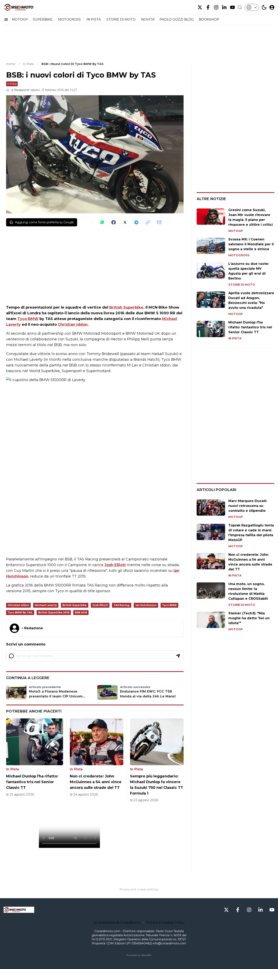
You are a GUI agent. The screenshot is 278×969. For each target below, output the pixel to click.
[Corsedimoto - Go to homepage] (19, 910)
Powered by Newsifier (139, 955)
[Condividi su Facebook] (113, 222)
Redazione (22, 90)
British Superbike (126, 307)
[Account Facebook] (208, 7)
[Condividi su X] (125, 222)
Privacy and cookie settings (139, 889)
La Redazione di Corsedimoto (116, 922)
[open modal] (271, 7)
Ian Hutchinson (146, 605)
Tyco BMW (27, 319)
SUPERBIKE (43, 19)
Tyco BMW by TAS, (20, 612)
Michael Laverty (46, 605)
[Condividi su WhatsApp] (102, 222)
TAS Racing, (122, 605)
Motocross (239, 255)
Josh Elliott (115, 565)
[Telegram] (136, 222)
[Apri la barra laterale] (6, 19)
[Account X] (199, 7)
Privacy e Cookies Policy (165, 922)
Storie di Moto (241, 284)
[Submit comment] (178, 656)
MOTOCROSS (70, 19)
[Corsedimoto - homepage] (24, 7)
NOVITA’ (148, 19)
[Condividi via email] (159, 222)
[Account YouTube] (232, 7)
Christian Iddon (73, 324)
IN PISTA (94, 19)
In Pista (11, 83)
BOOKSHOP (209, 19)
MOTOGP (20, 19)
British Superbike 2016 (53, 612)
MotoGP (235, 231)
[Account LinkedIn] (224, 7)
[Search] (239, 7)
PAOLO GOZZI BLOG (177, 19)
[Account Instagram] (216, 7)
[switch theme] (264, 7)
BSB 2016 (81, 612)
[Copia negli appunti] (148, 222)
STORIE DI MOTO (121, 19)
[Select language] (252, 7)
